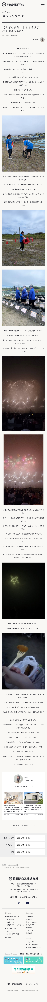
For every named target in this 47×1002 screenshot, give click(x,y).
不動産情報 (29, 917)
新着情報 (29, 927)
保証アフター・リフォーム (15, 925)
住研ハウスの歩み (31, 922)
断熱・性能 (10, 919)
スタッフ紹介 (30, 925)
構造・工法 (10, 922)
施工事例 (8, 937)
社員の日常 (14, 36)
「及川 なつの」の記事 (20, 786)
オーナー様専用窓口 (32, 945)
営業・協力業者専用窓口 (14, 984)
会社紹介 (29, 919)
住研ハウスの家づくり (12, 917)
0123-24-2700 (25, 891)
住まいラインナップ (11, 928)
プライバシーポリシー (33, 984)
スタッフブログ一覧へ (20, 825)
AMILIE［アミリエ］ (13, 934)
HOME (4, 865)
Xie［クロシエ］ (12, 931)
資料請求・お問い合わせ (33, 947)
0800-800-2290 (26, 897)
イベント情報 (30, 942)
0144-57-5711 (25, 886)
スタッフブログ (12, 865)
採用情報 (29, 933)
